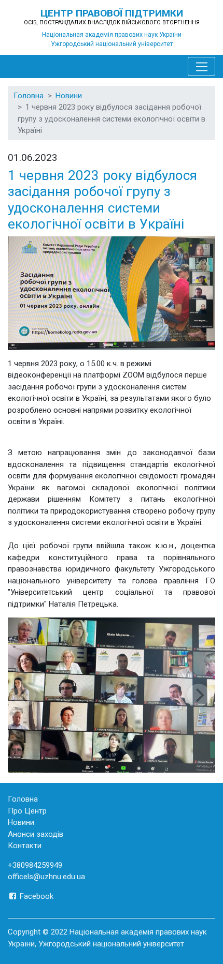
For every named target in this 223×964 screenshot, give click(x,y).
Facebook (35, 896)
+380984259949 (35, 865)
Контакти (24, 845)
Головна (28, 95)
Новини (68, 95)
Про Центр (27, 811)
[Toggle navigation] (201, 67)
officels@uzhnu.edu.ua (46, 876)
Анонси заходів (35, 834)
